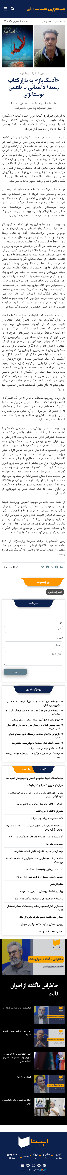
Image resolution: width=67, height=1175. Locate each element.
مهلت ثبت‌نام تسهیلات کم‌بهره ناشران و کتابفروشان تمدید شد (34, 778)
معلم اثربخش (56, 884)
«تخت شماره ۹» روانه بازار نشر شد (47, 818)
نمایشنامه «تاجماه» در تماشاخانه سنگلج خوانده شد (39, 899)
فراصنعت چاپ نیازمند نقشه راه (17, 1008)
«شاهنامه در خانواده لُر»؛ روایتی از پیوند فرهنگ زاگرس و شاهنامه (33, 712)
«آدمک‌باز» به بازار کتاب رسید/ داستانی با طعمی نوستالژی (33, 87)
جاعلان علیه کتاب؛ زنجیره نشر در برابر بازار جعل (41, 917)
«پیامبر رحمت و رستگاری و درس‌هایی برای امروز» (39, 877)
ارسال (15, 671)
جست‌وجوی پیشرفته (11, 1156)
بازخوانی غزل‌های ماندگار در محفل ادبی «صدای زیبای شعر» (34, 736)
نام (61, 622)
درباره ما (35, 1156)
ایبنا (46, 12)
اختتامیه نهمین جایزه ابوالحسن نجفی (16, 1102)
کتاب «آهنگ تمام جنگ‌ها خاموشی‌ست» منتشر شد (36, 743)
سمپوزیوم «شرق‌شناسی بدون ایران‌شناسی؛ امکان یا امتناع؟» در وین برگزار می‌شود (34, 827)
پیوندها (26, 1156)
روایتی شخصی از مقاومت (51, 932)
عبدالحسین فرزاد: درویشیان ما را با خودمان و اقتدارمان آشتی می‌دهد (33, 727)
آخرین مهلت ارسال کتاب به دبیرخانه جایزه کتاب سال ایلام (36, 837)
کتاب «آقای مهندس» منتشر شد (44, 748)
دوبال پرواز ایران (23, 1077)
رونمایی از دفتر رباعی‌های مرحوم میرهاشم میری (40, 804)
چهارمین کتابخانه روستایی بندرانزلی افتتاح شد (41, 891)
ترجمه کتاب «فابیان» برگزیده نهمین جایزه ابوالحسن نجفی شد (32, 755)
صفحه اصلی (60, 21)
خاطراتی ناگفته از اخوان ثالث (49, 811)
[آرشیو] (23, 1165)
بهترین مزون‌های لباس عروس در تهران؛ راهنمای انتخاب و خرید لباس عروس (35, 794)
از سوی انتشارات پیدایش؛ (33, 73)
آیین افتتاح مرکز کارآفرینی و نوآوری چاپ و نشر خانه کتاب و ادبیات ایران (17, 1057)
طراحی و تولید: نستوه (29, 1169)
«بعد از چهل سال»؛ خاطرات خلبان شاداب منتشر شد (38, 851)
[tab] (43, 769)
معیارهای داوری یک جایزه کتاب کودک (45, 785)
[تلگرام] (39, 1165)
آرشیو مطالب (59, 1156)
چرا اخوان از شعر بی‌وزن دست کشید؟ (17, 1033)
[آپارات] (44, 1165)
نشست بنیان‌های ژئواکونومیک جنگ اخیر (43, 870)
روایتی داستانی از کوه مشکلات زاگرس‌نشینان (42, 924)
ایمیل (60, 638)
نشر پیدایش (55, 591)
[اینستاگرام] (33, 1165)
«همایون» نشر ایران (54, 844)
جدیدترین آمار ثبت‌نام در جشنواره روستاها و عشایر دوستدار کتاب (35, 908)
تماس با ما (46, 1156)
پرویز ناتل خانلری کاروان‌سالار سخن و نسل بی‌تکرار (36, 720)
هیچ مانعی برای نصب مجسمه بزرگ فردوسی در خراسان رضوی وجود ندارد (33, 703)
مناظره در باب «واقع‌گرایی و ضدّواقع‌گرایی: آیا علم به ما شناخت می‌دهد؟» (33, 860)
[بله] (28, 1165)
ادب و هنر (47, 21)
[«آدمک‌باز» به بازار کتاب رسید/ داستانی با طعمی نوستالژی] (33, 46)
